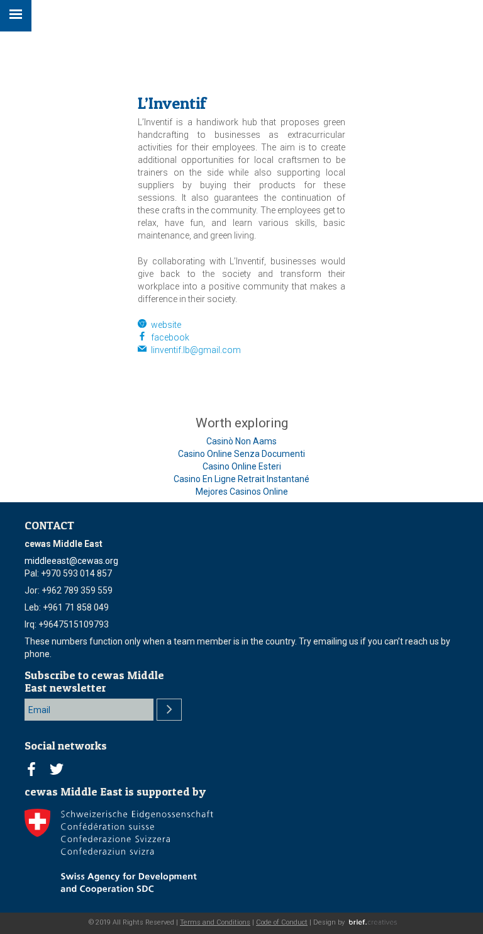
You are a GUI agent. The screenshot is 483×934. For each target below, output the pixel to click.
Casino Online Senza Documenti (241, 454)
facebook (168, 337)
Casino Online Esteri (242, 466)
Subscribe (169, 710)
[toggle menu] (15, 15)
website (164, 325)
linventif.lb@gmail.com (196, 350)
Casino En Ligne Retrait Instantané (241, 479)
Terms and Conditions (215, 922)
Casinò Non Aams (241, 441)
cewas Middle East (413, 14)
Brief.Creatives (373, 923)
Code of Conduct (282, 922)
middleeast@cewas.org (71, 561)
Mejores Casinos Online (242, 492)
